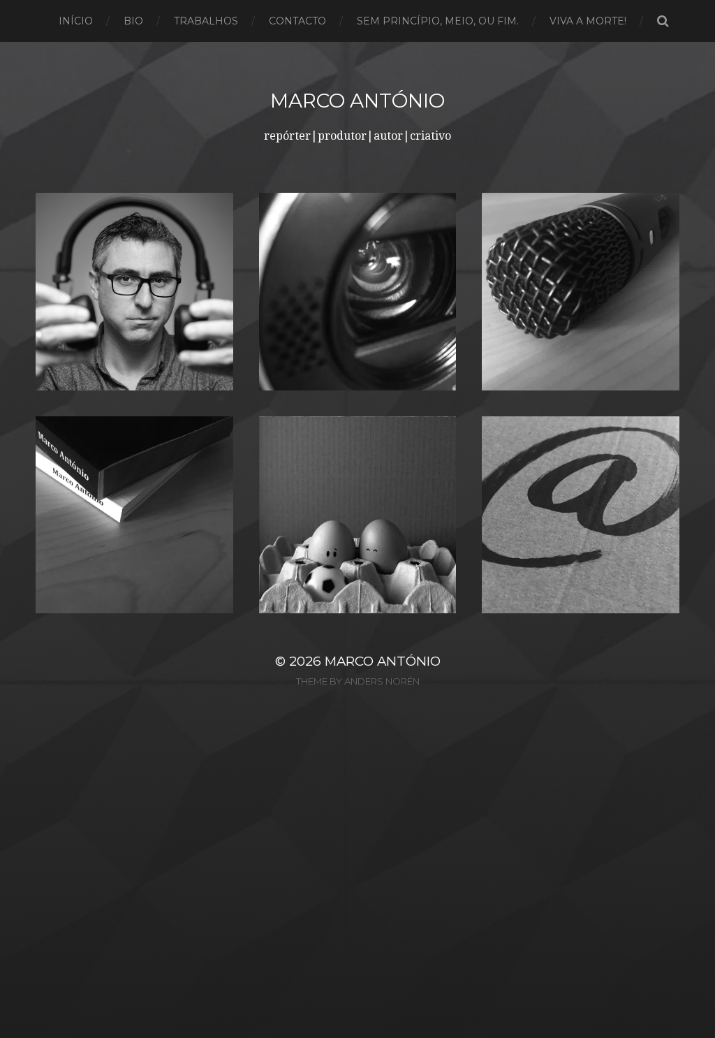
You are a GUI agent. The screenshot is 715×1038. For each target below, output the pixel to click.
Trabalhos (206, 21)
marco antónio (357, 100)
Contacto (297, 21)
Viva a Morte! (588, 21)
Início (76, 21)
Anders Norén (382, 681)
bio (133, 21)
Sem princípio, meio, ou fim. (438, 21)
